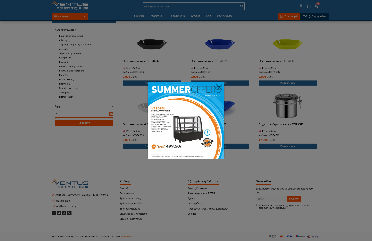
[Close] (219, 87)
